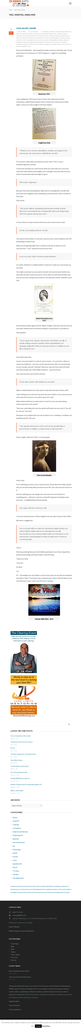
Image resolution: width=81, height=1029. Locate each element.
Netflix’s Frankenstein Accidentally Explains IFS (26, 784)
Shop (12, 949)
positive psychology (27, 42)
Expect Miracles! (14, 927)
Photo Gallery (15, 955)
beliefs (47, 33)
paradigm (19, 42)
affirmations (67, 31)
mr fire (25, 40)
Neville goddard (53, 40)
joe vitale (22, 38)
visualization (24, 46)
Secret (27, 44)
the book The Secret (57, 44)
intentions (63, 36)
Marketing (36, 889)
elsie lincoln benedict (28, 36)
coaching (59, 33)
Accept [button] (38, 1026)
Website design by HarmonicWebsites (21, 931)
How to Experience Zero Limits (21, 736)
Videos (13, 952)
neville (46, 40)
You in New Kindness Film (19, 772)
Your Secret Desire (26, 28)
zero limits (66, 892)
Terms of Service (14, 1005)
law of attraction (40, 38)
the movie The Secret (47, 892)
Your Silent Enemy (16, 760)
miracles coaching (64, 38)
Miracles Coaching (46, 581)
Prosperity (64, 42)
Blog (12, 946)
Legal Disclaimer (14, 1001)
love (48, 38)
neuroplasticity (31, 40)
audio (47, 886)
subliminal (41, 44)
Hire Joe (13, 960)
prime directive (47, 42)
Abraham (46, 31)
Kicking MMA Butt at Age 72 (20, 778)
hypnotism (52, 36)
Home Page (15, 944)
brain (55, 33)
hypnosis (45, 36)
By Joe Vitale (22, 31)
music (63, 889)
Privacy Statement (15, 1009)
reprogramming (20, 44)
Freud (36, 36)
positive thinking (38, 42)
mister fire (19, 40)
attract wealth (28, 33)
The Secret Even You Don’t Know (22, 742)
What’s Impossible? (17, 790)
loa (46, 38)
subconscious (34, 44)
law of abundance (30, 38)
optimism (66, 40)
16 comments (34, 31)
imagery (57, 36)
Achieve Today (60, 31)
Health (41, 36)
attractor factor (37, 33)
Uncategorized (58, 892)
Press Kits (14, 957)
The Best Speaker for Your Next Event (23, 754)
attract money (20, 33)
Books (51, 33)
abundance (52, 31)
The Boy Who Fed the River (20, 766)
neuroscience (40, 40)
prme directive (56, 42)
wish (29, 46)
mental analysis (54, 38)
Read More (46, 1026)
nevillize (60, 40)
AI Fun (13, 748)
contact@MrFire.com (19, 915)
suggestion (48, 44)
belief (43, 33)
